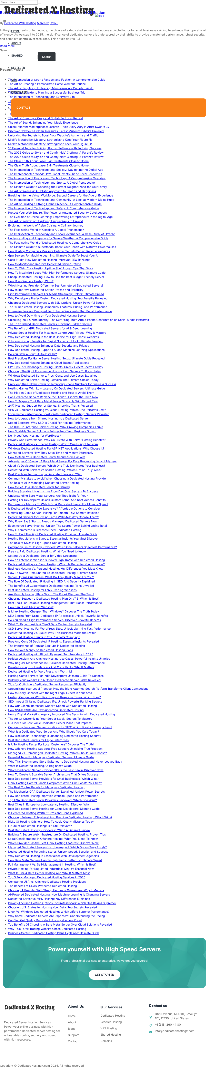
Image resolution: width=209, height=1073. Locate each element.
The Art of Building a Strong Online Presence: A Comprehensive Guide (55, 204)
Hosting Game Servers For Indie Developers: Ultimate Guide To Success (55, 675)
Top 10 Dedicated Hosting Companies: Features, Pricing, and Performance (57, 307)
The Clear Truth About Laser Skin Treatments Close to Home (48, 161)
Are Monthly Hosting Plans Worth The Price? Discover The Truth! (51, 594)
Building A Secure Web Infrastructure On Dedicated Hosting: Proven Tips (57, 834)
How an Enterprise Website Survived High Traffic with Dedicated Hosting (56, 560)
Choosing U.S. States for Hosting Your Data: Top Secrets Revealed (52, 907)
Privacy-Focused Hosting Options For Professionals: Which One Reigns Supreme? (62, 903)
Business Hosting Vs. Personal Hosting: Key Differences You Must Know (55, 568)
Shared (17, 55)
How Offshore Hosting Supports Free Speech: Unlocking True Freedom (55, 748)
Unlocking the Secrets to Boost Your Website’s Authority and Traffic (53, 135)
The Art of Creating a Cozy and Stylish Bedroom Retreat (45, 118)
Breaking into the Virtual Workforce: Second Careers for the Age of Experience (60, 195)
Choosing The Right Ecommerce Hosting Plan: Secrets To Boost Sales (54, 371)
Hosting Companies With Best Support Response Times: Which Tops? (54, 697)
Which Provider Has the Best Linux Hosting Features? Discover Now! (53, 843)
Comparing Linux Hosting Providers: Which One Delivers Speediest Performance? (62, 547)
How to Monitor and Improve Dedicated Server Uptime (44, 264)
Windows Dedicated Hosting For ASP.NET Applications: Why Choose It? (56, 448)
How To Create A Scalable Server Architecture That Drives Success (53, 774)
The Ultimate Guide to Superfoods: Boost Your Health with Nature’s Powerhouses (62, 247)
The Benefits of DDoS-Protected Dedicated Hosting (42, 886)
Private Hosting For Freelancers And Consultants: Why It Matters (51, 667)
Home (15, 31)
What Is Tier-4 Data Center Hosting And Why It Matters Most (49, 873)
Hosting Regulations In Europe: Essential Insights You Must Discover (53, 538)
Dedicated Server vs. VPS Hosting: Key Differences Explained (49, 898)
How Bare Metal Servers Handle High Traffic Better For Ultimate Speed (55, 860)
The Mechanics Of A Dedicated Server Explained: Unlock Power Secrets (56, 791)
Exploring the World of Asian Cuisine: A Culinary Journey (45, 225)
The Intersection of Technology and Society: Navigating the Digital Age (55, 169)
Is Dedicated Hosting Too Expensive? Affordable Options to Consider (54, 508)
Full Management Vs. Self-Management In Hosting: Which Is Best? (52, 864)
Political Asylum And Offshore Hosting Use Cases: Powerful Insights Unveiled (59, 658)
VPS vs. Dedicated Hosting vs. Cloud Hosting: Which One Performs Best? (57, 410)
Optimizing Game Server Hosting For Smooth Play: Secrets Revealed (53, 512)
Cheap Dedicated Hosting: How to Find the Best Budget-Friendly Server (56, 277)
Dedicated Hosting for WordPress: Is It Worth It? (40, 671)
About (16, 43)
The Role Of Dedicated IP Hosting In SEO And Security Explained (51, 581)
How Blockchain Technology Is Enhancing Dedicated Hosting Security (54, 735)
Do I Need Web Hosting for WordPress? (34, 435)
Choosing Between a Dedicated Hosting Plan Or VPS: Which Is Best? (54, 598)
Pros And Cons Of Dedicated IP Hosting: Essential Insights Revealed (53, 641)
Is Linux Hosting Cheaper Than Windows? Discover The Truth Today (53, 611)
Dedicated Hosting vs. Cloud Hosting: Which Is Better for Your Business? (56, 564)
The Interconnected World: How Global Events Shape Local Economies (55, 174)
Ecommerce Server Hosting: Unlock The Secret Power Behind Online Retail (57, 525)
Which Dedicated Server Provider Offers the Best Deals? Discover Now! (55, 770)
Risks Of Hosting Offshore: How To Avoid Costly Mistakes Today (51, 821)
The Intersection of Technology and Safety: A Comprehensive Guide (53, 208)
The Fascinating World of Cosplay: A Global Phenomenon (46, 229)
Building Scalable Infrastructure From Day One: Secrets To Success (53, 491)
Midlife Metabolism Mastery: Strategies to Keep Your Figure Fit (50, 139)
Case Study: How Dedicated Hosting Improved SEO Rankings (49, 259)
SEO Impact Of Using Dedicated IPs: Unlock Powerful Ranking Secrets (55, 701)
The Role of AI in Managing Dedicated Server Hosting (44, 482)
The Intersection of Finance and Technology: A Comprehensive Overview (57, 178)
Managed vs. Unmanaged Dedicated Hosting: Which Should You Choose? (57, 753)
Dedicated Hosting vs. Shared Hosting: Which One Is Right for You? (53, 444)
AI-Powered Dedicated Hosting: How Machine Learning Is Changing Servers (59, 894)
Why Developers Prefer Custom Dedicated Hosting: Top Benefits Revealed (58, 298)
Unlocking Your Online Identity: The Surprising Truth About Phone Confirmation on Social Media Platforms (78, 319)
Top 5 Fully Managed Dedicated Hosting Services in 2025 (46, 877)
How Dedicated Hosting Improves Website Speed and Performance (53, 796)
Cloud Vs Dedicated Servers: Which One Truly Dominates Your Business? (56, 465)
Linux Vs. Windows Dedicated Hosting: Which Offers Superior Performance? (58, 911)
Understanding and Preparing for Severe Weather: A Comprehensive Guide (58, 238)
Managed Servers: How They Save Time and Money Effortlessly (50, 452)
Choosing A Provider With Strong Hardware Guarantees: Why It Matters (56, 890)
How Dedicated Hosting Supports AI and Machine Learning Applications (56, 349)
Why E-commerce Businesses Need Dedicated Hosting (44, 530)
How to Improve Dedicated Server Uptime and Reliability (45, 289)
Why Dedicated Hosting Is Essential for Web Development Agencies (53, 856)
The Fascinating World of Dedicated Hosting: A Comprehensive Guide (54, 242)
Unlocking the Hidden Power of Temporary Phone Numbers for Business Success (62, 384)
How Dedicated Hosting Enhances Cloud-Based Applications (48, 362)
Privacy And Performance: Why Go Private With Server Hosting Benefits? (57, 440)
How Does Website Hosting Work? (30, 281)
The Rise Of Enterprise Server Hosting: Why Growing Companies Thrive (55, 427)
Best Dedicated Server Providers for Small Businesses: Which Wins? (53, 778)
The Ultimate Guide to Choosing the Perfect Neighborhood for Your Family (57, 186)
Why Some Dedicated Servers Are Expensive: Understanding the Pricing (56, 916)
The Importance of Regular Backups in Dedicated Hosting (46, 645)
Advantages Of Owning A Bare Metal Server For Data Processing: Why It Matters (62, 461)
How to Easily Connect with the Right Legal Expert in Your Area (50, 693)
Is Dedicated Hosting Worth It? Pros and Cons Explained (45, 813)
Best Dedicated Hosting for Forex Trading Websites (42, 590)
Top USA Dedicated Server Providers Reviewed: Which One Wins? (52, 800)
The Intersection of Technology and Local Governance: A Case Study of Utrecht (61, 234)
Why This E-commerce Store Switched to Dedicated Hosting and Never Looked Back (65, 761)
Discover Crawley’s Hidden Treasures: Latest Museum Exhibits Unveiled (56, 131)
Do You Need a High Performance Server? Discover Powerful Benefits (54, 620)
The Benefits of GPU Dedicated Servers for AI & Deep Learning (50, 328)
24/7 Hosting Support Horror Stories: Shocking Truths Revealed (50, 405)
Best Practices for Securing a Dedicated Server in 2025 (45, 474)
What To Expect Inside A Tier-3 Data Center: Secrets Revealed (50, 624)
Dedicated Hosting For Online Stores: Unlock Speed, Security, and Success (58, 851)
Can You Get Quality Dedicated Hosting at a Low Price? (45, 920)
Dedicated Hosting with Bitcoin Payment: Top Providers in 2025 (50, 654)
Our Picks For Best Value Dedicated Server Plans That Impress (49, 723)
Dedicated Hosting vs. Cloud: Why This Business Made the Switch (52, 633)
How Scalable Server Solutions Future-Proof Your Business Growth (52, 431)
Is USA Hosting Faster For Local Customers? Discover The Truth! (51, 744)
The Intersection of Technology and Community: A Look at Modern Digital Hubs (61, 199)
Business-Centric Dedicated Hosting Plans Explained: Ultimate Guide (53, 933)
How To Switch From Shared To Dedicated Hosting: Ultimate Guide (52, 572)
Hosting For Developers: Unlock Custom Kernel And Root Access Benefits (57, 500)
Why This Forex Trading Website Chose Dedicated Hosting (47, 928)
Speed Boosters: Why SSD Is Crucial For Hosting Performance (49, 422)
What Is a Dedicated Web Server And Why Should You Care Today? (53, 731)
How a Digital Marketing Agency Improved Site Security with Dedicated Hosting (61, 714)
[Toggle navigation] (4, 21)
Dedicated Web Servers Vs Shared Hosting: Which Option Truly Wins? (54, 470)
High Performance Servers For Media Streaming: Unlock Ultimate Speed (56, 294)
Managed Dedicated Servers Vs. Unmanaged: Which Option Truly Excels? (57, 847)
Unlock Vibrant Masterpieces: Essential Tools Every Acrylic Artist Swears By (58, 126)
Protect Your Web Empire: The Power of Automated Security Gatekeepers (57, 212)
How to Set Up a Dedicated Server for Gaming (39, 487)
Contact (23, 107)
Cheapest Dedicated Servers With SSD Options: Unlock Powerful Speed (56, 302)
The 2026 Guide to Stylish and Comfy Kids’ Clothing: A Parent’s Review (55, 152)
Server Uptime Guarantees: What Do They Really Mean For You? (51, 577)
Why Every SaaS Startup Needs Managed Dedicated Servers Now (52, 521)
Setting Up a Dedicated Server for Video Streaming (42, 555)
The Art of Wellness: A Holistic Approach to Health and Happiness (52, 191)
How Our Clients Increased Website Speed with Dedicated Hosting (52, 705)
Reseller (18, 67)
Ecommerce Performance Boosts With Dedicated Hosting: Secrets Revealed (58, 414)
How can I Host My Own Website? (30, 607)
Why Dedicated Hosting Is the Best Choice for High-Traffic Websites (53, 337)
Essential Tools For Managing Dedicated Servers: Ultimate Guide (51, 757)
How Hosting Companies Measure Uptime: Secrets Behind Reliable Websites (59, 251)
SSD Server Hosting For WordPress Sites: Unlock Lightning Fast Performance (59, 628)
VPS (14, 80)
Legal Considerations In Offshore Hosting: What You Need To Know (53, 838)
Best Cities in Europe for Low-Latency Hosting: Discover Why (49, 804)
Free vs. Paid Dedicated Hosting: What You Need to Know (47, 551)
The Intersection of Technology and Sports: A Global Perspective (51, 182)
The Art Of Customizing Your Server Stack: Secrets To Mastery (50, 718)
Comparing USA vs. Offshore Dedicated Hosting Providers (47, 881)
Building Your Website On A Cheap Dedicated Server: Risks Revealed (54, 680)
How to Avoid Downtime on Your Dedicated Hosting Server (47, 315)
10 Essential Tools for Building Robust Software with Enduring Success (54, 148)
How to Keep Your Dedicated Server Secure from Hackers (46, 457)
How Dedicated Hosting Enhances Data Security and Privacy (48, 345)
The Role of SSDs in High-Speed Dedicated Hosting (42, 542)
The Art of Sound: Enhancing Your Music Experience (43, 122)
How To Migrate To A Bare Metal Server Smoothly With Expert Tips (53, 401)
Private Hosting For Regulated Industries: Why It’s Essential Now (51, 868)
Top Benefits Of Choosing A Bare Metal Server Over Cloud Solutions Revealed (60, 924)
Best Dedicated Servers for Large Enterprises (38, 740)
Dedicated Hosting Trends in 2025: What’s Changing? (44, 637)
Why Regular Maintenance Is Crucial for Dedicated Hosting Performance (56, 663)
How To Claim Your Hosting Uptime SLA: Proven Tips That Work (50, 268)
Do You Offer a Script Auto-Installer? (32, 354)
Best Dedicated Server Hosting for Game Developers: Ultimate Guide (54, 808)
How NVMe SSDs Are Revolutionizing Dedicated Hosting (46, 710)
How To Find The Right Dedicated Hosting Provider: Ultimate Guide (52, 534)
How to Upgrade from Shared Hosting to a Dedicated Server (48, 418)
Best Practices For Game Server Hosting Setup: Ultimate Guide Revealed (56, 358)
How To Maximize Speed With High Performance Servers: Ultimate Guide (57, 272)
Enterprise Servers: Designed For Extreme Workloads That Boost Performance (60, 311)
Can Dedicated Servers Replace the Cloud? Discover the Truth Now (53, 397)
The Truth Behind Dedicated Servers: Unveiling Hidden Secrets (50, 324)
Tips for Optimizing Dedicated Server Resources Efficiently (47, 684)
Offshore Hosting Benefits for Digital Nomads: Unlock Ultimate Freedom (55, 341)
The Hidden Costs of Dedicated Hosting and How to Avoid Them (51, 392)
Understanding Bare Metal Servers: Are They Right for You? (48, 495)
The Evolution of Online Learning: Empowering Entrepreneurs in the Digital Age (60, 217)
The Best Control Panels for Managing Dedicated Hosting (46, 787)
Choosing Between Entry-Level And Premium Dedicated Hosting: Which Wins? (60, 817)
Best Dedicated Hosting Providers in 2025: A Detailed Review (49, 830)
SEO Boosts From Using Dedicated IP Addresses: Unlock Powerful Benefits (58, 615)
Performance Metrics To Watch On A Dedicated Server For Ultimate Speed (58, 504)
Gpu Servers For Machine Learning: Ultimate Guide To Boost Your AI (53, 255)
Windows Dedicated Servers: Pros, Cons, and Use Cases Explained (53, 375)
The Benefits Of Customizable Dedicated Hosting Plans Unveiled (51, 585)
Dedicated (19, 92)
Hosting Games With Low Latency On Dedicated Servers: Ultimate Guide (56, 388)
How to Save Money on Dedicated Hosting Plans (40, 650)
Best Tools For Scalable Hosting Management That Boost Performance (55, 603)
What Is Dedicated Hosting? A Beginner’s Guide (40, 765)
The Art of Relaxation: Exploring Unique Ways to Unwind (45, 221)
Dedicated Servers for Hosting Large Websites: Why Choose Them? (53, 517)
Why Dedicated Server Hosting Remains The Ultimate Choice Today (53, 379)
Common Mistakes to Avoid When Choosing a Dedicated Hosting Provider (57, 478)
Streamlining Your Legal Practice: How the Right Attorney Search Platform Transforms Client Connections (78, 688)
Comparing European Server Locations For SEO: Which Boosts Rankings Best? (60, 727)
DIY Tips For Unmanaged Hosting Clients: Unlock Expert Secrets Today (55, 367)
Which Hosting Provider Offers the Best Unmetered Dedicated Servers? (55, 285)
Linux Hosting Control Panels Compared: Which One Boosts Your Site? (55, 783)
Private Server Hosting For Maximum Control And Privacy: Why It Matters (57, 332)
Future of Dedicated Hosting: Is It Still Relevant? (40, 826)
